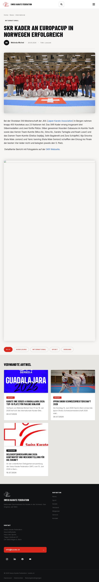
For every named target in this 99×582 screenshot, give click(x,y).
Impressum (8, 578)
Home (6, 15)
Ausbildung (21, 349)
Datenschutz (18, 578)
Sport (55, 349)
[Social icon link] (7, 559)
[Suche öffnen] (61, 4)
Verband (67, 349)
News (12, 15)
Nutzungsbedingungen (33, 578)
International (20, 15)
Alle (8, 349)
